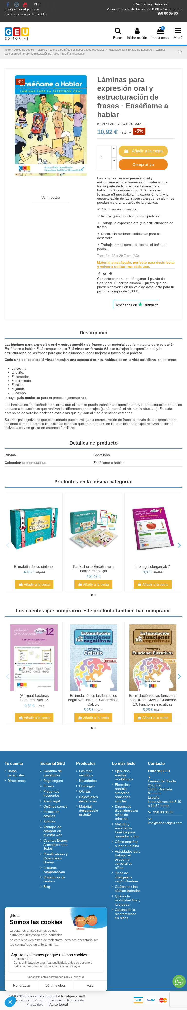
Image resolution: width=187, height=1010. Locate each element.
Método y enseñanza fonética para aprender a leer (127, 830)
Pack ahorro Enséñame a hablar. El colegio (93, 568)
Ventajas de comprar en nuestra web (52, 831)
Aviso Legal (58, 1004)
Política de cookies (51, 814)
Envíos (48, 786)
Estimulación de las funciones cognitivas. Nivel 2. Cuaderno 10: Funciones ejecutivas (152, 699)
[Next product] (181, 51)
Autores (49, 821)
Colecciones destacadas (88, 799)
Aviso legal (51, 801)
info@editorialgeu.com (22, 9)
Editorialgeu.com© (70, 996)
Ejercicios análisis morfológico (124, 775)
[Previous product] (178, 51)
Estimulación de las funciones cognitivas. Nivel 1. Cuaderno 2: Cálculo (93, 699)
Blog (38, 4)
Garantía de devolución (52, 773)
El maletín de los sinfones (34, 566)
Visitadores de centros (54, 879)
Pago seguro (53, 781)
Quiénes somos (55, 806)
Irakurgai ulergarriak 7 (152, 566)
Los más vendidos (86, 773)
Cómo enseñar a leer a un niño (127, 844)
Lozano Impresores (46, 1000)
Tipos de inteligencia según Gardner (126, 877)
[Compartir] (99, 274)
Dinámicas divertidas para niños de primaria (126, 812)
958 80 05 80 (163, 812)
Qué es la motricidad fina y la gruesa (127, 900)
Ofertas (85, 791)
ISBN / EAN (106, 124)
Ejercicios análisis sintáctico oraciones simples (122, 793)
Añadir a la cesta (147, 151)
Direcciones (17, 781)
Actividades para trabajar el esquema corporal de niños (127, 859)
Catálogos (87, 786)
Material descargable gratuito (88, 810)
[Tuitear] (104, 274)
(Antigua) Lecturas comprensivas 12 (34, 697)
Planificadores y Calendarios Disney (55, 858)
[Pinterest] (110, 274)
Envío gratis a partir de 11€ (25, 14)
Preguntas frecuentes (51, 793)
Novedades (88, 781)
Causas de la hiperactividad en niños (125, 914)
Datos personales (16, 773)
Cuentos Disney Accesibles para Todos (55, 844)
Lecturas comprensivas (54, 870)
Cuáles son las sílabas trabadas (127, 889)
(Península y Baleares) (151, 4)
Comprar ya (143, 164)
